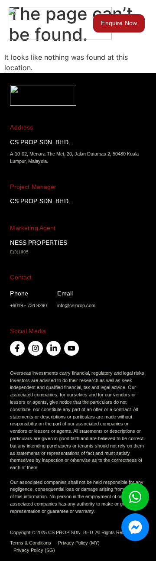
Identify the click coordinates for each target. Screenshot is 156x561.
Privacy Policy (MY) (79, 542)
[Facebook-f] (17, 348)
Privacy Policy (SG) (34, 550)
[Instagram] (35, 348)
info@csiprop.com (76, 305)
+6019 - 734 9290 (28, 305)
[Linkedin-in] (53, 348)
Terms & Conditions (30, 542)
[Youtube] (71, 348)
